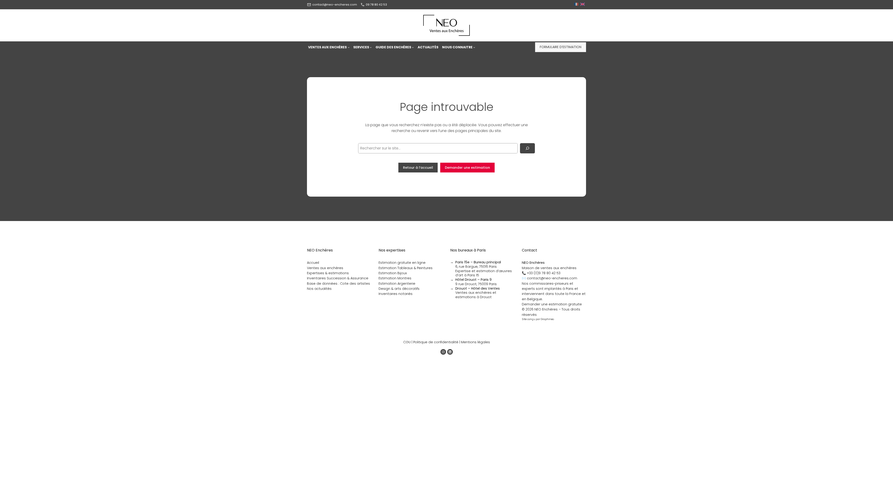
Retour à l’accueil (418, 167)
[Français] (577, 4)
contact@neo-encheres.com (334, 5)
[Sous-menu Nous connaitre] (474, 47)
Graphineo (547, 319)
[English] (583, 4)
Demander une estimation (467, 167)
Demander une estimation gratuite (552, 304)
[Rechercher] (527, 148)
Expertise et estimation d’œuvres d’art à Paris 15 (483, 273)
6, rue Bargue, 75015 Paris (478, 264)
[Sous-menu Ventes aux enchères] (349, 47)
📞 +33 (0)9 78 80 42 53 (541, 273)
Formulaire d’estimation (560, 47)
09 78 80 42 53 (376, 5)
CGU (407, 342)
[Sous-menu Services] (371, 47)
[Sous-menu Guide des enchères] (413, 47)
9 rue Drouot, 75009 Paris (476, 281)
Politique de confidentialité (435, 342)
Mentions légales (475, 342)
